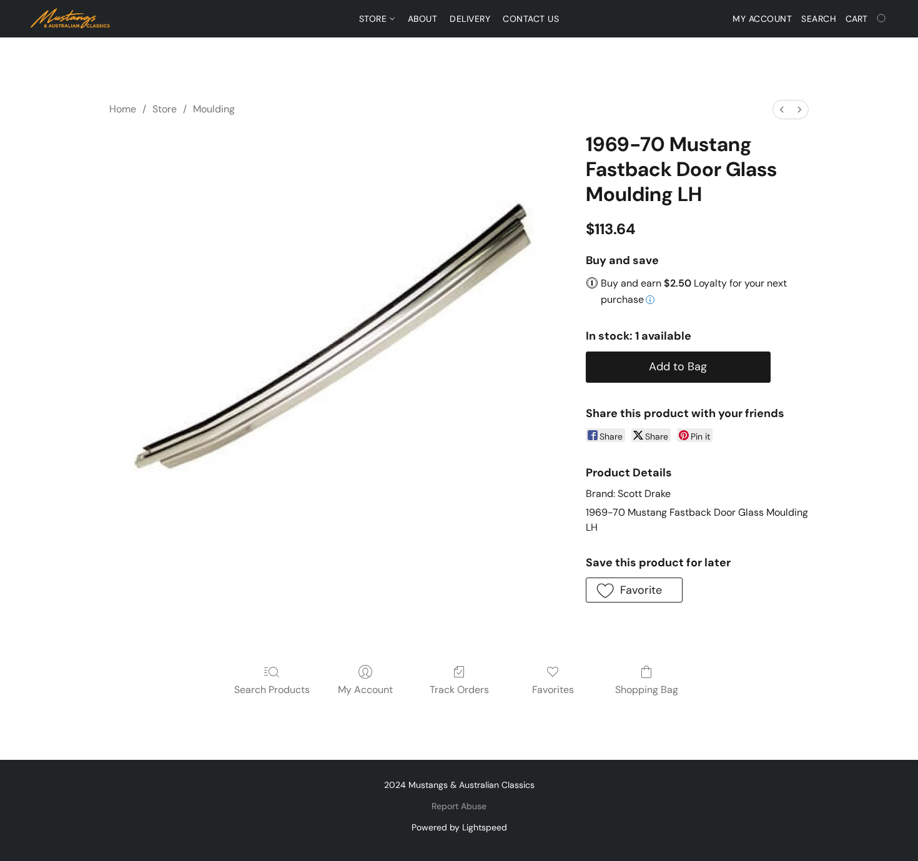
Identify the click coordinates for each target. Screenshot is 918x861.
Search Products (272, 689)
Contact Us (531, 18)
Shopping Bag (646, 689)
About (423, 18)
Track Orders (459, 689)
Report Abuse (459, 806)
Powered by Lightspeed (459, 827)
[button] (70, 18)
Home (122, 109)
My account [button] (762, 18)
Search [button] (818, 18)
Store (374, 18)
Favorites (553, 689)
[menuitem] (782, 110)
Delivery (470, 18)
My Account (365, 689)
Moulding (214, 109)
